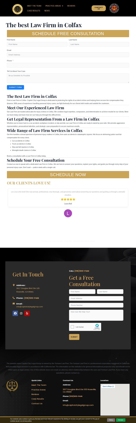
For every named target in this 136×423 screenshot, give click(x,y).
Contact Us (36, 403)
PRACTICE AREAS (53, 5)
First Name (11, 40)
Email (9, 50)
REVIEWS (71, 5)
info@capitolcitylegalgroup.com (29, 307)
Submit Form (15, 87)
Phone (9, 61)
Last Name (73, 40)
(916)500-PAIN (31, 298)
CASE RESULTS (33, 10)
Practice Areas (38, 389)
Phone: (66, 396)
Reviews (35, 394)
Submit (74, 337)
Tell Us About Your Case (16, 71)
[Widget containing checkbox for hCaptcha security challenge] (85, 327)
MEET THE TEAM (34, 5)
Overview (68, 241)
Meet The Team (38, 385)
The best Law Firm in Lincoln (84, 241)
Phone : (20, 298)
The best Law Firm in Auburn (52, 241)
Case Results (37, 399)
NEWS (47, 10)
